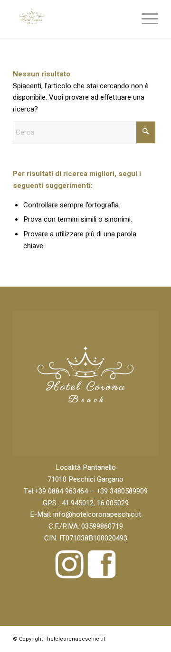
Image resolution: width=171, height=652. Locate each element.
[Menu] (145, 19)
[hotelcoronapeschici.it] (71, 19)
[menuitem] (145, 19)
